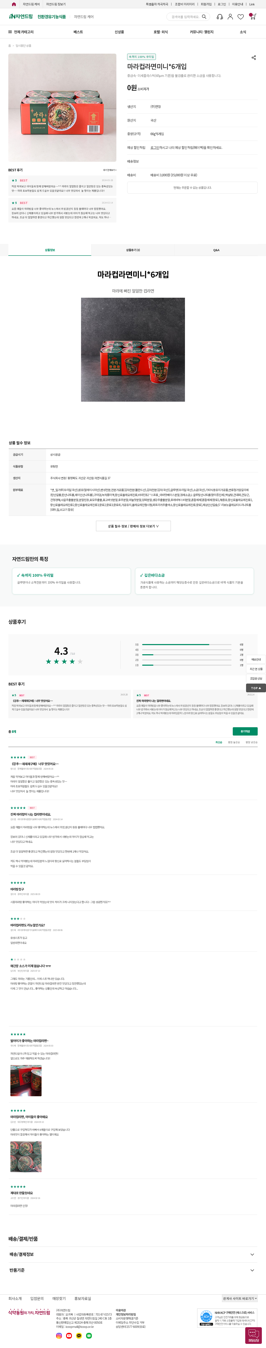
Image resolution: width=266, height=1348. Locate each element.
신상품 (119, 31)
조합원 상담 (256, 678)
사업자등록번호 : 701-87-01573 (94, 1314)
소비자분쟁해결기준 (127, 1318)
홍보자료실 (82, 1298)
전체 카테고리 (23, 31)
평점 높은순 (234, 742)
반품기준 (17, 1270)
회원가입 (206, 4)
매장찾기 (59, 1298)
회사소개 (15, 1298)
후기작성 (245, 731)
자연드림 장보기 (56, 4)
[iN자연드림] (14, 4)
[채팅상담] (253, 1335)
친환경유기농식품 (51, 16)
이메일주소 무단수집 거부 (130, 1323)
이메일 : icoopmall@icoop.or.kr (75, 1327)
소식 (243, 31)
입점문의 (37, 1298)
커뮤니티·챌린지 (201, 31)
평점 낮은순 (252, 742)
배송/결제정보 (22, 1254)
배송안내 (256, 659)
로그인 (222, 4)
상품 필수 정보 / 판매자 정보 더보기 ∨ (133, 526)
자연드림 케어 (31, 4)
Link (252, 4)
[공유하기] (254, 58)
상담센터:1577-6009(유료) (130, 1327)
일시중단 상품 (23, 46)
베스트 (78, 31)
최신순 (219, 742)
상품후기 (133, 250)
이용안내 (237, 4)
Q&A (216, 250)
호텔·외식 (161, 31)
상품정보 (50, 250)
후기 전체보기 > (109, 170)
